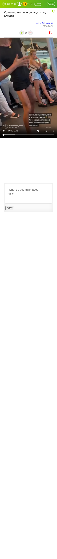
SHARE (51, 4)
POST (38, 4)
